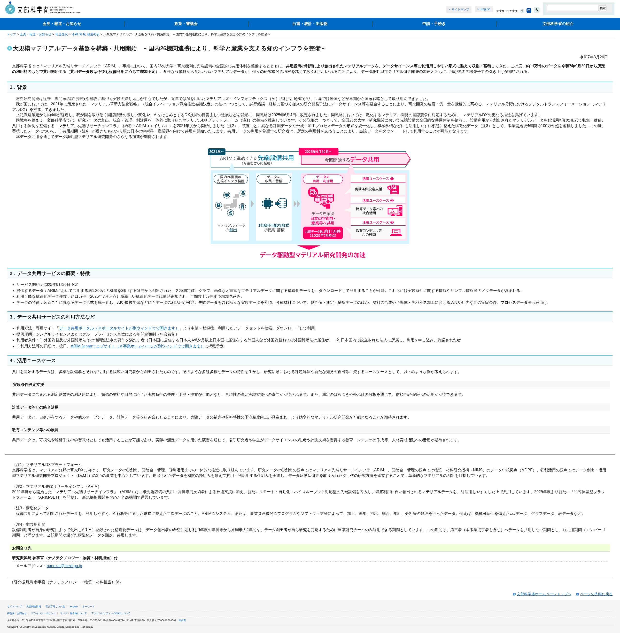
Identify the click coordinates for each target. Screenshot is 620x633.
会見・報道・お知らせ (62, 24)
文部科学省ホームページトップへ (544, 594)
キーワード (88, 606)
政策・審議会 (186, 24)
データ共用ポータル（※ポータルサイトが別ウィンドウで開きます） (119, 328)
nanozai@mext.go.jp (64, 566)
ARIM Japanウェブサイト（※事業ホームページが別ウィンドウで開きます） (137, 346)
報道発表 (61, 34)
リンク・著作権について (73, 613)
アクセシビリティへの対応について (110, 613)
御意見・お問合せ (17, 613)
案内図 (182, 620)
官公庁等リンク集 (55, 606)
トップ (11, 34)
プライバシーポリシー (43, 613)
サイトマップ (460, 9)
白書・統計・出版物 (310, 24)
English (485, 9)
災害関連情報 (33, 606)
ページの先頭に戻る (596, 594)
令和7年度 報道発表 (86, 34)
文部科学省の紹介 (558, 24)
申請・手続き (434, 24)
